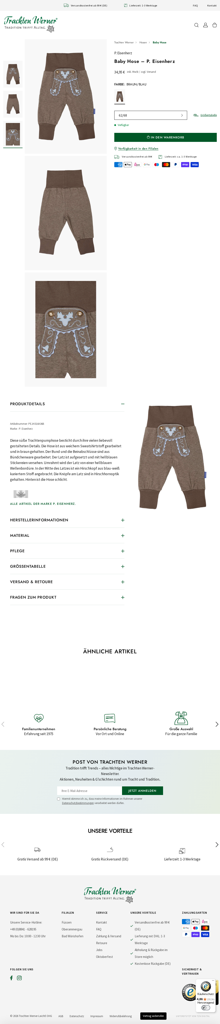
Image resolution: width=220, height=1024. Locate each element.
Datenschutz (77, 1016)
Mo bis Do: (17, 936)
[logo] (30, 24)
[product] (66, 213)
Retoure (101, 943)
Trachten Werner (124, 42)
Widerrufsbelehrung (121, 1016)
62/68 (123, 115)
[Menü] (213, 981)
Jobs (99, 950)
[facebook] (11, 979)
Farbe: (130, 84)
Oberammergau (72, 929)
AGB (60, 1016)
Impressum (96, 1016)
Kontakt (212, 5)
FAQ (195, 5)
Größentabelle (208, 115)
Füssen (67, 922)
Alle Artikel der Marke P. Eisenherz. (43, 504)
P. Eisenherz (123, 53)
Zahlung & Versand (108, 936)
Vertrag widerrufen (153, 1016)
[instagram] (19, 979)
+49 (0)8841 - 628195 (23, 929)
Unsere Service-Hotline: (26, 922)
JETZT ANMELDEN (142, 791)
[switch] (206, 1007)
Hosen (143, 42)
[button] (3, 724)
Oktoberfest (104, 957)
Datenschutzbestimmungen (78, 803)
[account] (205, 25)
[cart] (214, 25)
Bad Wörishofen (72, 936)
